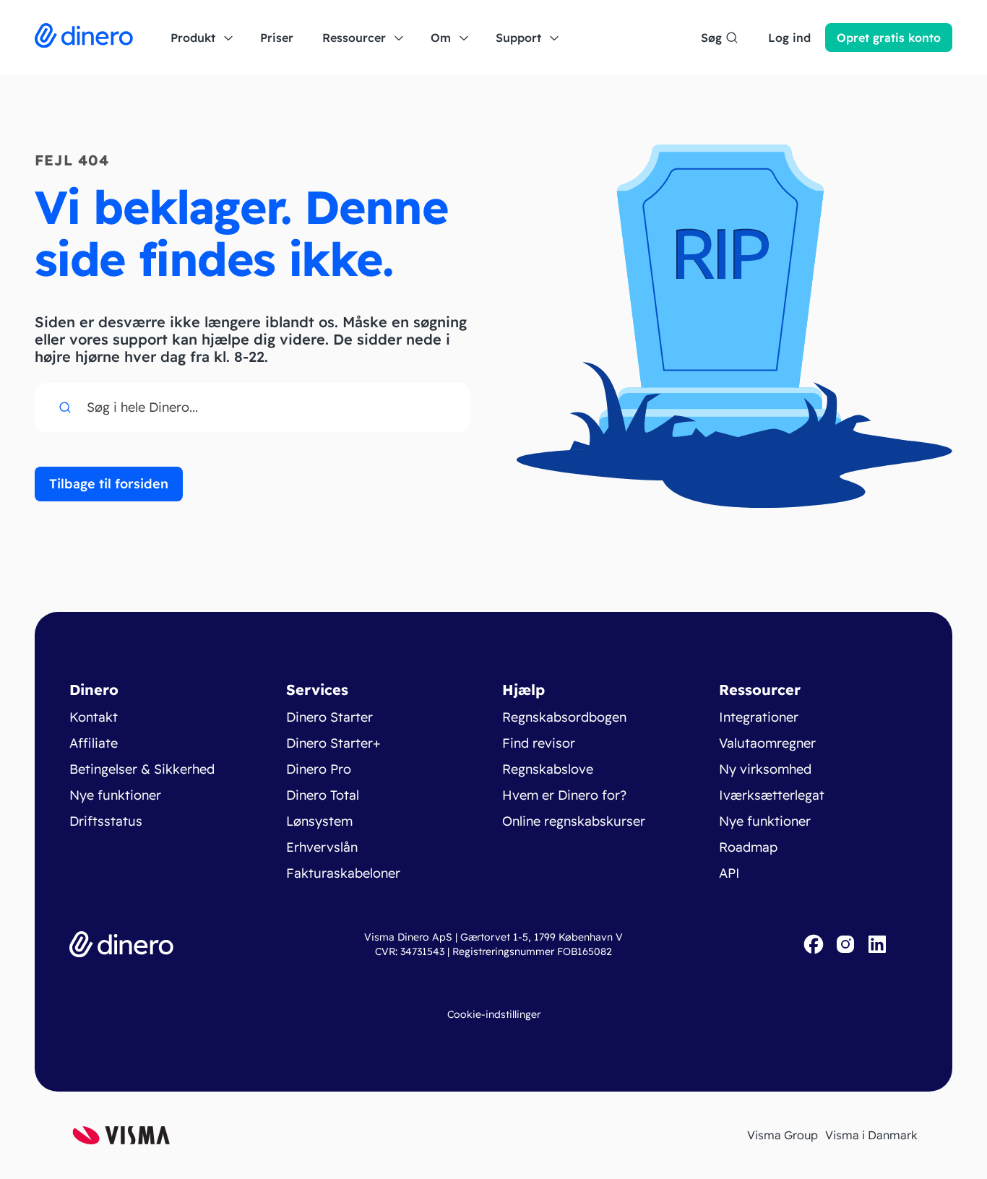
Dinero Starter (329, 717)
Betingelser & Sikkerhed (142, 769)
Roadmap (748, 847)
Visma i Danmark (871, 1135)
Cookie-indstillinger (493, 1014)
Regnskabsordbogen (564, 717)
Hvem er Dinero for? (564, 795)
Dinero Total (322, 795)
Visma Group (782, 1135)
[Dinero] (84, 37)
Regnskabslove (547, 769)
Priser (276, 37)
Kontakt (93, 717)
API (729, 873)
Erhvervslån (322, 847)
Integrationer (758, 717)
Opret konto (889, 37)
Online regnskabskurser (573, 821)
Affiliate (93, 743)
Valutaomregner (767, 743)
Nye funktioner (115, 795)
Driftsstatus (105, 821)
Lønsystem (319, 821)
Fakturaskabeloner (343, 873)
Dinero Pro (318, 769)
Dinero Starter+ (333, 743)
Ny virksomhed (765, 769)
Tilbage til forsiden (108, 483)
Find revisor (538, 743)
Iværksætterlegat (771, 795)
